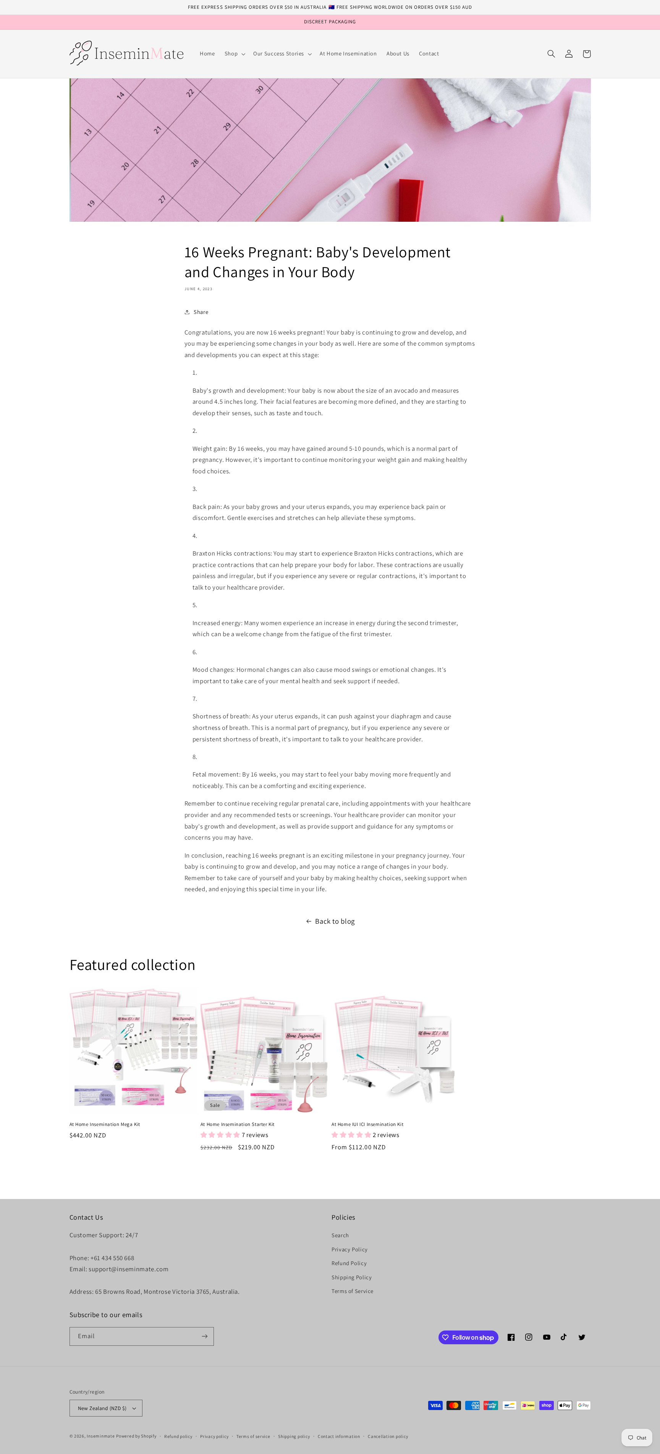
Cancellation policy (388, 1436)
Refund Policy (349, 1263)
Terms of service (253, 1436)
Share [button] (201, 311)
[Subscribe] (204, 1336)
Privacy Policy (350, 1249)
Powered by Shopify (136, 1436)
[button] (234, 53)
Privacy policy (214, 1436)
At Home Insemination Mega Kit (105, 1124)
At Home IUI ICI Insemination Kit (367, 1124)
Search (340, 1235)
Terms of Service (353, 1291)
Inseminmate (101, 1436)
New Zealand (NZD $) (102, 1408)
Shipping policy (294, 1436)
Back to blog (335, 921)
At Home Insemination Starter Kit (238, 1124)
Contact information (339, 1436)
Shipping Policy (352, 1277)
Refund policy (178, 1436)
